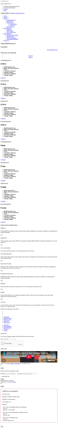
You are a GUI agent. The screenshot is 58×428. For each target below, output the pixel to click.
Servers (5, 18)
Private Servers (10, 22)
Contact (5, 330)
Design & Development (12, 35)
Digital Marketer (7, 33)
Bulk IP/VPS (10, 21)
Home (5, 16)
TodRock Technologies (15, 363)
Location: (20, 373)
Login (5, 10)
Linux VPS (12, 25)
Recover (12, 380)
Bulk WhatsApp (7, 327)
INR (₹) (30, 57)
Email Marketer (7, 28)
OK (2, 426)
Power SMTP (11, 32)
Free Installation (7, 326)
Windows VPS (13, 24)
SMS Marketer (10, 36)
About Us (6, 17)
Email (2, 373)
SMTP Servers (10, 27)
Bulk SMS (6, 325)
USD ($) (30, 55)
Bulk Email (9, 29)
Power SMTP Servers (52, 49)
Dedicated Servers (11, 20)
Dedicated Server (8, 318)
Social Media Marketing (12, 39)
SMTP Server (10, 31)
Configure (3, 77)
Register (6, 9)
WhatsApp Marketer (11, 38)
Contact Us (6, 40)
